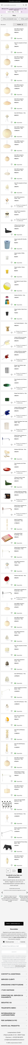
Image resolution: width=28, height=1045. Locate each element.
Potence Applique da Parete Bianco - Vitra (20, 688)
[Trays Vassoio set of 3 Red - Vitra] (14, 468)
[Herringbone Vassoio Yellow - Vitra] (14, 286)
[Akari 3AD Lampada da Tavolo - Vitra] (14, 201)
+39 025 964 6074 (17, 1037)
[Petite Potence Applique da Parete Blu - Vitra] (14, 440)
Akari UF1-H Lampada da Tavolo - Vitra (19, 211)
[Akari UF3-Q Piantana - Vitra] (14, 706)
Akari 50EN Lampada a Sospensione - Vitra (19, 604)
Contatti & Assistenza (10, 974)
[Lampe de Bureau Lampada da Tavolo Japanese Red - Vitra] (14, 356)
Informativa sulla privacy (20, 965)
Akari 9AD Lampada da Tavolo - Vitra (19, 562)
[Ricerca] (23, 5)
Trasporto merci (8, 1008)
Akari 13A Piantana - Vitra (20, 813)
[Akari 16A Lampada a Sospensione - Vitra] (14, 173)
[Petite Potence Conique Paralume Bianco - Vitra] (14, 776)
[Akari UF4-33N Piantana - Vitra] (14, 748)
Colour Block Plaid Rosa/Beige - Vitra (18, 534)
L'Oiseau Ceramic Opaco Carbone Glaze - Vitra (19, 225)
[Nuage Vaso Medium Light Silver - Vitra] (14, 370)
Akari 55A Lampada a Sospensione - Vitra (19, 758)
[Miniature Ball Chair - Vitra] (14, 580)
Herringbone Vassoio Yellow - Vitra (20, 282)
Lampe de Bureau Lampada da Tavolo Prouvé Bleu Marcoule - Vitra (20, 408)
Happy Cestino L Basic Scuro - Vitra (20, 310)
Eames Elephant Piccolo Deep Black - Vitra (20, 842)
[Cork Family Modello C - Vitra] (14, 328)
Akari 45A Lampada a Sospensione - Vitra (19, 155)
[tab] (14, 974)
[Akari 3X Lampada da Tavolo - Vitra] (14, 650)
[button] (11, 38)
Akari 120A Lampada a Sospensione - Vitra (19, 127)
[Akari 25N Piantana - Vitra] (14, 678)
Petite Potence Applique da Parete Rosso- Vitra (20, 506)
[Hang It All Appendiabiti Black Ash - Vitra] (14, 804)
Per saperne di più (9, 1020)
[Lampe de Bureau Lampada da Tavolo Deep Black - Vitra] (14, 496)
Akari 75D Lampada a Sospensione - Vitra (19, 85)
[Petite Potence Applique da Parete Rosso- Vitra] (14, 510)
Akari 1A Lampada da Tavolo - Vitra (20, 43)
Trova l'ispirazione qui (13, 923)
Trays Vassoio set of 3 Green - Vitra (20, 380)
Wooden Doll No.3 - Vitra (19, 295)
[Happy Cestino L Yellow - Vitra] (14, 272)
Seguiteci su (6, 1003)
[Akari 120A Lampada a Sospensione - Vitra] (14, 131)
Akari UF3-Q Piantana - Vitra (20, 701)
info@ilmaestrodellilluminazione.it (14, 1039)
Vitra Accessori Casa (9, 19)
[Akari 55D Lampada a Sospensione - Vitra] (14, 622)
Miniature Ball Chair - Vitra (20, 575)
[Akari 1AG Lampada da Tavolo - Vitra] (14, 664)
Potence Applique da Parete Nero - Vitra (20, 828)
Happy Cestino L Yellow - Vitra (19, 267)
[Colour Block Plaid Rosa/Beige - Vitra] (14, 538)
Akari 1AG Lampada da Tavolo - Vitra (19, 660)
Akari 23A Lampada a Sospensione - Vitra (19, 856)
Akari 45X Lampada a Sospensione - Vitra (19, 786)
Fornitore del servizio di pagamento (12, 996)
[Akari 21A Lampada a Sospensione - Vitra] (14, 103)
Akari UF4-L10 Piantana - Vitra (19, 730)
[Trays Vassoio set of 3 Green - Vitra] (14, 384)
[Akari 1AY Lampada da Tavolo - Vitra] (14, 720)
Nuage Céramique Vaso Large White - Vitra (20, 422)
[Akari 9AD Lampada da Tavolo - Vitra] (14, 566)
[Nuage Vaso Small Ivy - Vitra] (14, 398)
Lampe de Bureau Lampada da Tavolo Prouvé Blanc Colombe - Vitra (20, 338)
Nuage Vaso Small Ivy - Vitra (20, 393)
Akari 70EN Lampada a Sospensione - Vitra (19, 141)
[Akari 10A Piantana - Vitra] (14, 117)
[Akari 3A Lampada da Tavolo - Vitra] (14, 75)
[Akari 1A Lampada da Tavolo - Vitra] (14, 47)
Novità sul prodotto (10, 1026)
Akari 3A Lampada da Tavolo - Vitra (20, 71)
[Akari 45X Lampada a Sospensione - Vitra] (14, 790)
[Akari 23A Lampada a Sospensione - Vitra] (14, 860)
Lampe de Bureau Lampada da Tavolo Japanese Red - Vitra (20, 352)
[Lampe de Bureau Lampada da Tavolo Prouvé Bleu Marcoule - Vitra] (14, 412)
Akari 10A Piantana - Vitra (20, 112)
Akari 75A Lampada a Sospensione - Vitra (19, 57)
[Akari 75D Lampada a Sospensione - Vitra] (14, 89)
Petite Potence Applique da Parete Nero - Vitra (20, 590)
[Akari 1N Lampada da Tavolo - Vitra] (14, 187)
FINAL (13, 11)
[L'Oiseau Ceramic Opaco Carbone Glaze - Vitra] (14, 230)
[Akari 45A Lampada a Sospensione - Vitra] (14, 159)
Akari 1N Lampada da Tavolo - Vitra (20, 183)
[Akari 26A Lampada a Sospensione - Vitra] (14, 33)
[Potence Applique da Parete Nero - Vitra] (14, 832)
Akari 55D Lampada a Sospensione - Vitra (19, 618)
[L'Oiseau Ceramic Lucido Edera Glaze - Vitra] (14, 482)
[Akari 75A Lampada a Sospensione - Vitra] (14, 61)
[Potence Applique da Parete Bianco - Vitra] (14, 692)
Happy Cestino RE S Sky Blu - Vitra (20, 239)
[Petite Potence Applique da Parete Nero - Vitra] (14, 594)
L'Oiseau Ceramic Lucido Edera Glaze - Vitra (19, 478)
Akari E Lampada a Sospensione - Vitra (18, 520)
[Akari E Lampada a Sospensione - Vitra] (14, 524)
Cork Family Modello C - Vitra (20, 323)
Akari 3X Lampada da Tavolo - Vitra (20, 646)
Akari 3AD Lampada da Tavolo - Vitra (19, 197)
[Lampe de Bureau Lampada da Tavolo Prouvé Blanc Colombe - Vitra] (14, 342)
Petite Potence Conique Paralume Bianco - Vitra (19, 772)
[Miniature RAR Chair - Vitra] (14, 454)
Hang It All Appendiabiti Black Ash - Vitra (19, 800)
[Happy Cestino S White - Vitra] (14, 258)
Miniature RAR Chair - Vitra (20, 449)
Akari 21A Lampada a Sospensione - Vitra (19, 99)
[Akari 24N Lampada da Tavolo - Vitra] (14, 636)
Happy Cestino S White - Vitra (19, 253)
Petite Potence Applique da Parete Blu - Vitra (20, 436)
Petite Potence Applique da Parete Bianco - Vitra (20, 548)
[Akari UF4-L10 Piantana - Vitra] (14, 734)
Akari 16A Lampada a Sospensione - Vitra (19, 169)
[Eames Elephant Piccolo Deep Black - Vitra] (14, 846)
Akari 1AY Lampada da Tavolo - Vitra (19, 716)
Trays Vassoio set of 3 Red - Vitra (20, 464)
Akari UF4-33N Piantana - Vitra (19, 744)
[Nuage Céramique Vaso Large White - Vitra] (14, 426)
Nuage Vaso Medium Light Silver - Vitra (20, 366)
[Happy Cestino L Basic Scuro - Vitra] (14, 314)
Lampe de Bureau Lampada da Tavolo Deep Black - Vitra (20, 492)
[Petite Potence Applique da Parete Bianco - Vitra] (14, 552)
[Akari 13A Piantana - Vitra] (14, 818)
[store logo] (11, 5)
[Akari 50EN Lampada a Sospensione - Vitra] (14, 608)
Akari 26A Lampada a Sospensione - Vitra (19, 29)
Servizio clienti (7, 979)
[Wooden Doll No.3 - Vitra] (14, 300)
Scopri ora (16, 9)
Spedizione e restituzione (12, 985)
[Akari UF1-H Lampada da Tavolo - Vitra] (14, 216)
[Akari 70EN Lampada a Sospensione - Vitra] (14, 145)
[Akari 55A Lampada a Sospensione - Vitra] (14, 762)
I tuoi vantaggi (7, 990)
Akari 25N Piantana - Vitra (20, 673)
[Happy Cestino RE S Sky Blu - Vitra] (14, 244)
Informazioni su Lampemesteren (8, 1014)
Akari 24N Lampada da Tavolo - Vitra (19, 632)
